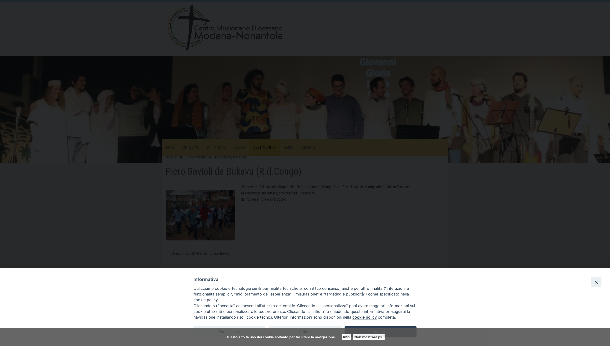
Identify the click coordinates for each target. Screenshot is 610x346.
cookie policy (364, 317)
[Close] (596, 282)
